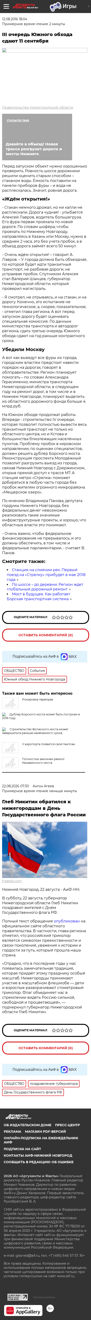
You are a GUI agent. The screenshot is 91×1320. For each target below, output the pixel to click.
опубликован (67, 921)
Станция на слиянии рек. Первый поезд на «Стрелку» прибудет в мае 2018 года (46, 575)
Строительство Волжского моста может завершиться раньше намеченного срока (35, 731)
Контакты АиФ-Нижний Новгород (38, 1155)
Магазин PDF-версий (45, 1131)
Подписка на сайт (22, 1149)
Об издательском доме (27, 1125)
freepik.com (12, 881)
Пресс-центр (67, 1125)
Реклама (12, 1131)
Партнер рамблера (44, 1297)
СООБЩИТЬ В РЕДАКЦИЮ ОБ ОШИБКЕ (39, 1162)
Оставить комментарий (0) (45, 635)
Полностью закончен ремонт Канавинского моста (43, 760)
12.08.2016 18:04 (14, 19)
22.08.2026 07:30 (15, 786)
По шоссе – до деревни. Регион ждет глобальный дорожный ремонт (45, 587)
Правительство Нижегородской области (37, 107)
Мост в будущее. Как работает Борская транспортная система (38, 596)
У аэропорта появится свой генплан (48, 744)
